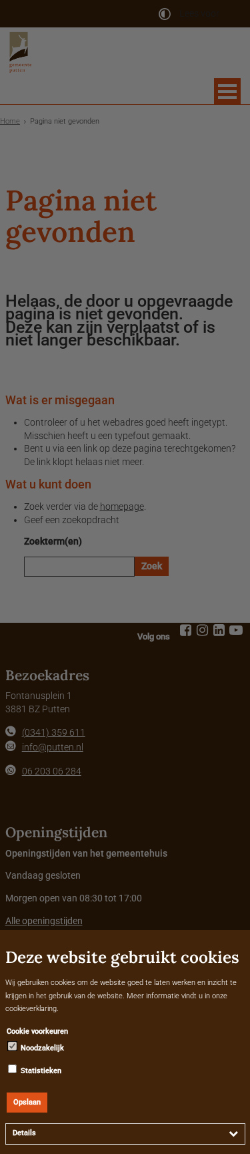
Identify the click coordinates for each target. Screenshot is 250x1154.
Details (24, 1133)
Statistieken (40, 1070)
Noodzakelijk (41, 1048)
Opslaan (27, 1102)
